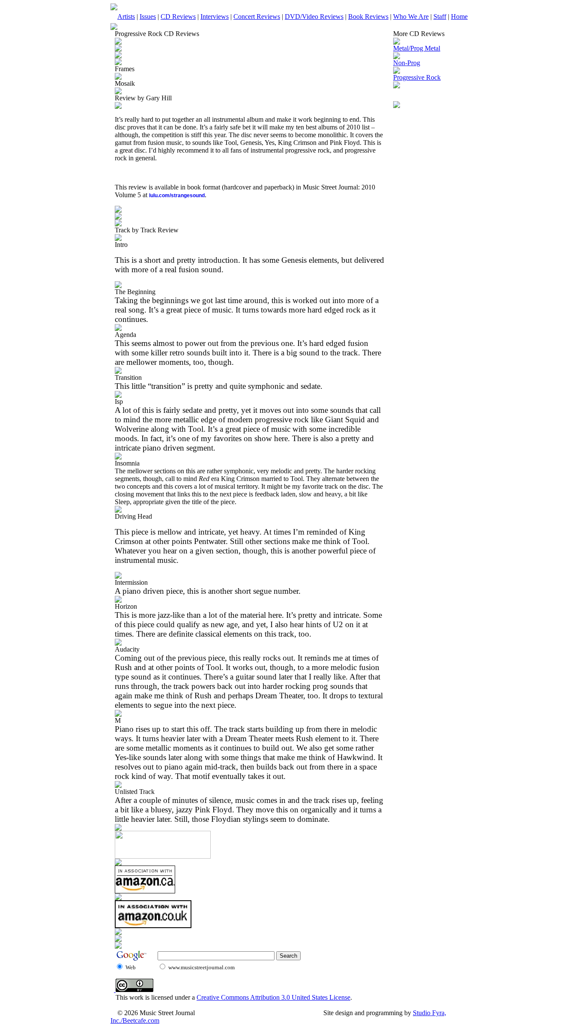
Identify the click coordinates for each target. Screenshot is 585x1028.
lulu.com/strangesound (177, 195)
